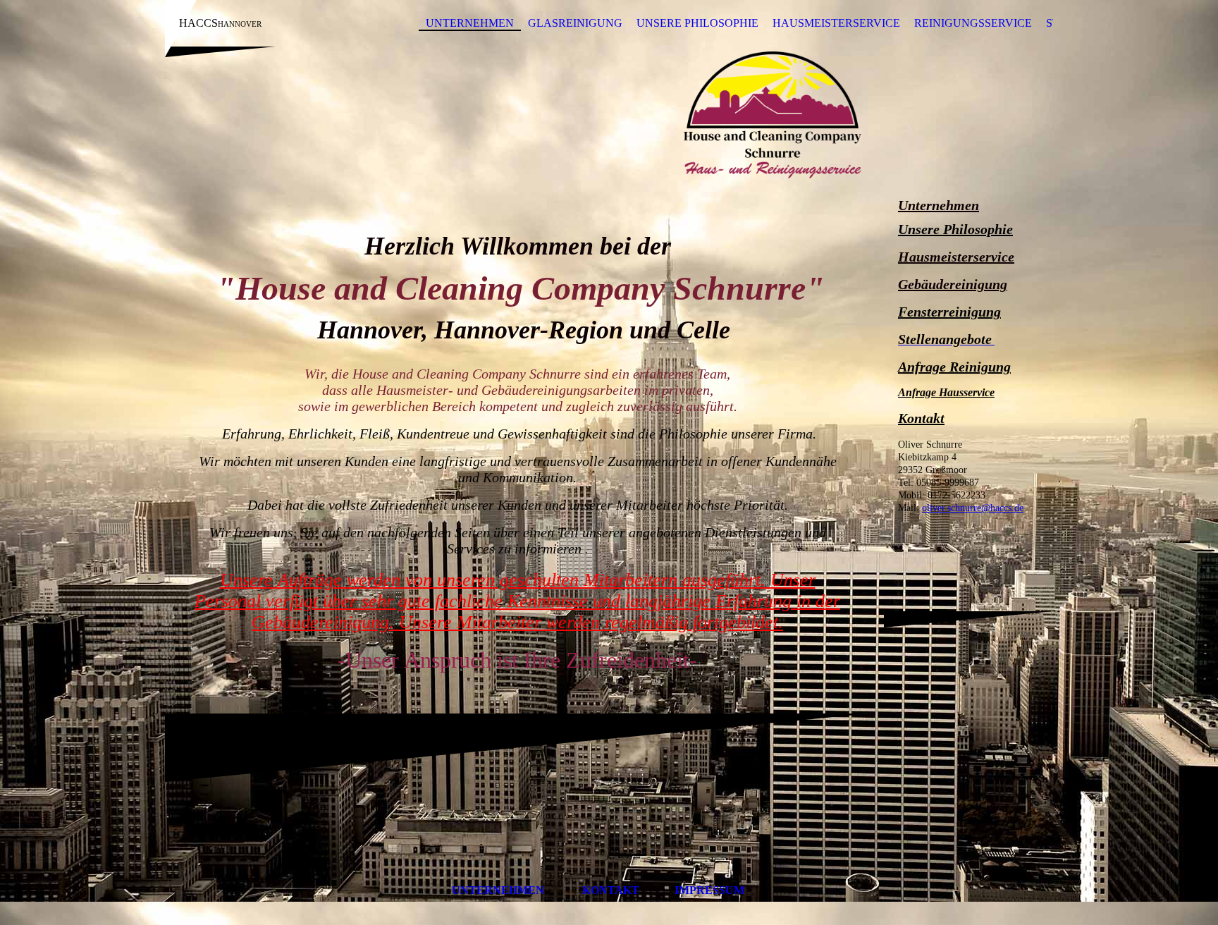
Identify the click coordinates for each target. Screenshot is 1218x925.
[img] (609, 115)
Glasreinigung (575, 23)
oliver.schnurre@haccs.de (972, 508)
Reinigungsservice (973, 23)
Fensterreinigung (949, 311)
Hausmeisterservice (836, 23)
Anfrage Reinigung (954, 366)
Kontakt (921, 418)
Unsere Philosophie (697, 23)
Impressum (711, 890)
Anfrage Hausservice (946, 392)
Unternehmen (470, 23)
